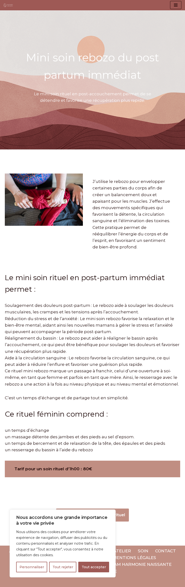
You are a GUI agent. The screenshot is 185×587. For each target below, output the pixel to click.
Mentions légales (134, 557)
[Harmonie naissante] (9, 5)
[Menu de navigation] (175, 5)
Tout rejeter (63, 567)
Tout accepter (94, 567)
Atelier (122, 550)
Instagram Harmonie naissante (133, 564)
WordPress (57, 581)
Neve (9, 581)
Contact (165, 550)
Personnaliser (32, 567)
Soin (143, 550)
